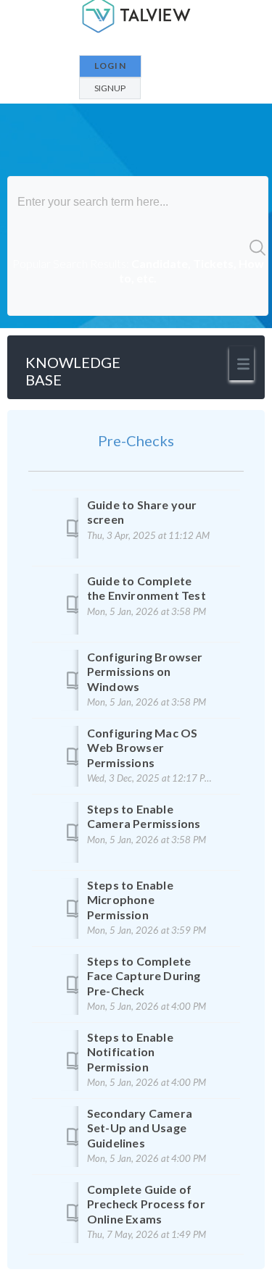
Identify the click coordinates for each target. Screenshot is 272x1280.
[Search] (257, 246)
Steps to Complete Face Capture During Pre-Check (144, 975)
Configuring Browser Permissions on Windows (145, 671)
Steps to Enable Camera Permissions (144, 816)
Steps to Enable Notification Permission (130, 1052)
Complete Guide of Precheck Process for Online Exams (146, 1204)
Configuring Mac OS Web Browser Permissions (142, 747)
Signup (109, 88)
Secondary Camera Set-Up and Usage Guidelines (139, 1128)
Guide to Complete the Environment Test (146, 588)
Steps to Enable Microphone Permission (130, 899)
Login (110, 65)
